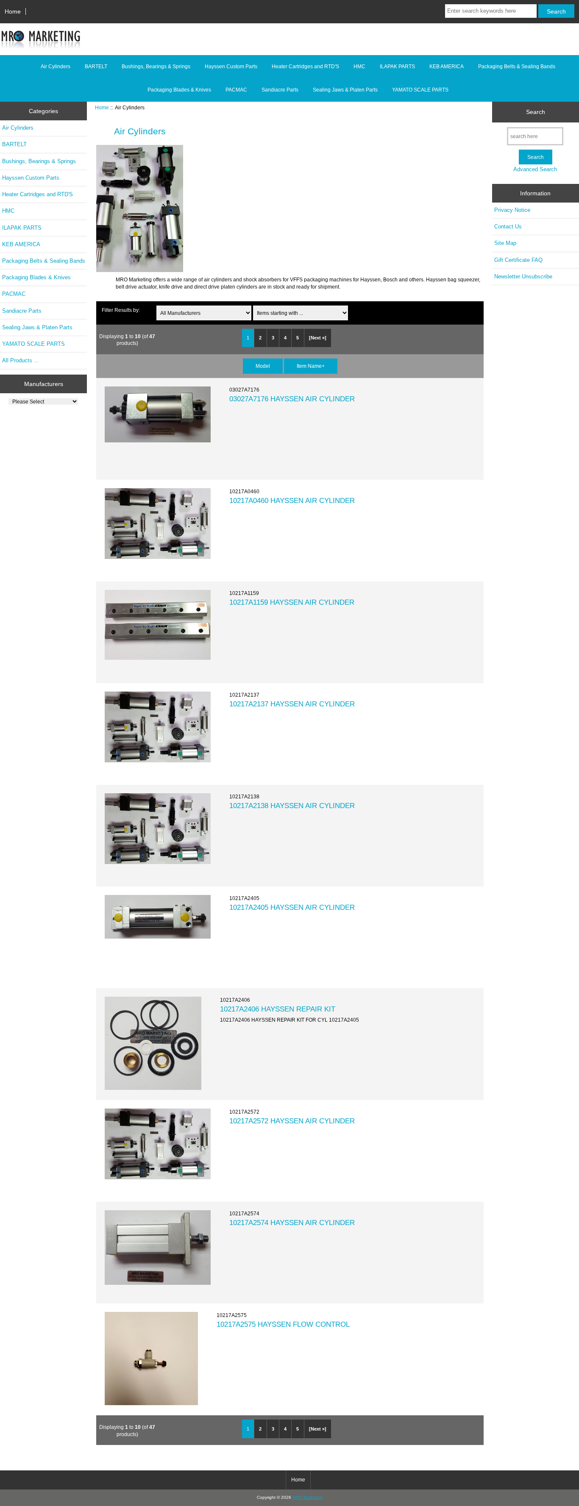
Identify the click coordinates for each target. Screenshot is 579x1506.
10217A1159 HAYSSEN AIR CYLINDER (291, 602)
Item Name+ (311, 366)
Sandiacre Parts (280, 90)
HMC (359, 66)
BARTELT (96, 66)
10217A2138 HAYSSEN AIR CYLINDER (292, 805)
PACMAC (236, 90)
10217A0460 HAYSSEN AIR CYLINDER (292, 500)
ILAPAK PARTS (397, 66)
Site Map (505, 243)
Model (263, 366)
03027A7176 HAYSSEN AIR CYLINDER (292, 399)
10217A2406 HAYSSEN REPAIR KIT (277, 1009)
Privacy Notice (512, 210)
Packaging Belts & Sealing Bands (516, 66)
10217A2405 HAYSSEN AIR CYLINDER (292, 907)
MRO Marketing (307, 1497)
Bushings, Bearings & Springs (156, 66)
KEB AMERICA (446, 66)
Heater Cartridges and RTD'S (305, 66)
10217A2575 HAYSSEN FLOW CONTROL (283, 1324)
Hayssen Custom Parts (231, 66)
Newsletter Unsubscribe (523, 276)
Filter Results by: (121, 310)
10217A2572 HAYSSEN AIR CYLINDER (292, 1121)
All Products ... (20, 360)
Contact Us (508, 226)
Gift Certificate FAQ (518, 260)
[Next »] (317, 337)
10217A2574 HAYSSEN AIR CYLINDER (292, 1222)
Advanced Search (535, 169)
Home (13, 11)
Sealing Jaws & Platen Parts (345, 90)
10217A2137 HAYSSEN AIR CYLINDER (292, 704)
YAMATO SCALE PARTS (420, 90)
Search (535, 111)
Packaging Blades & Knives (179, 90)
